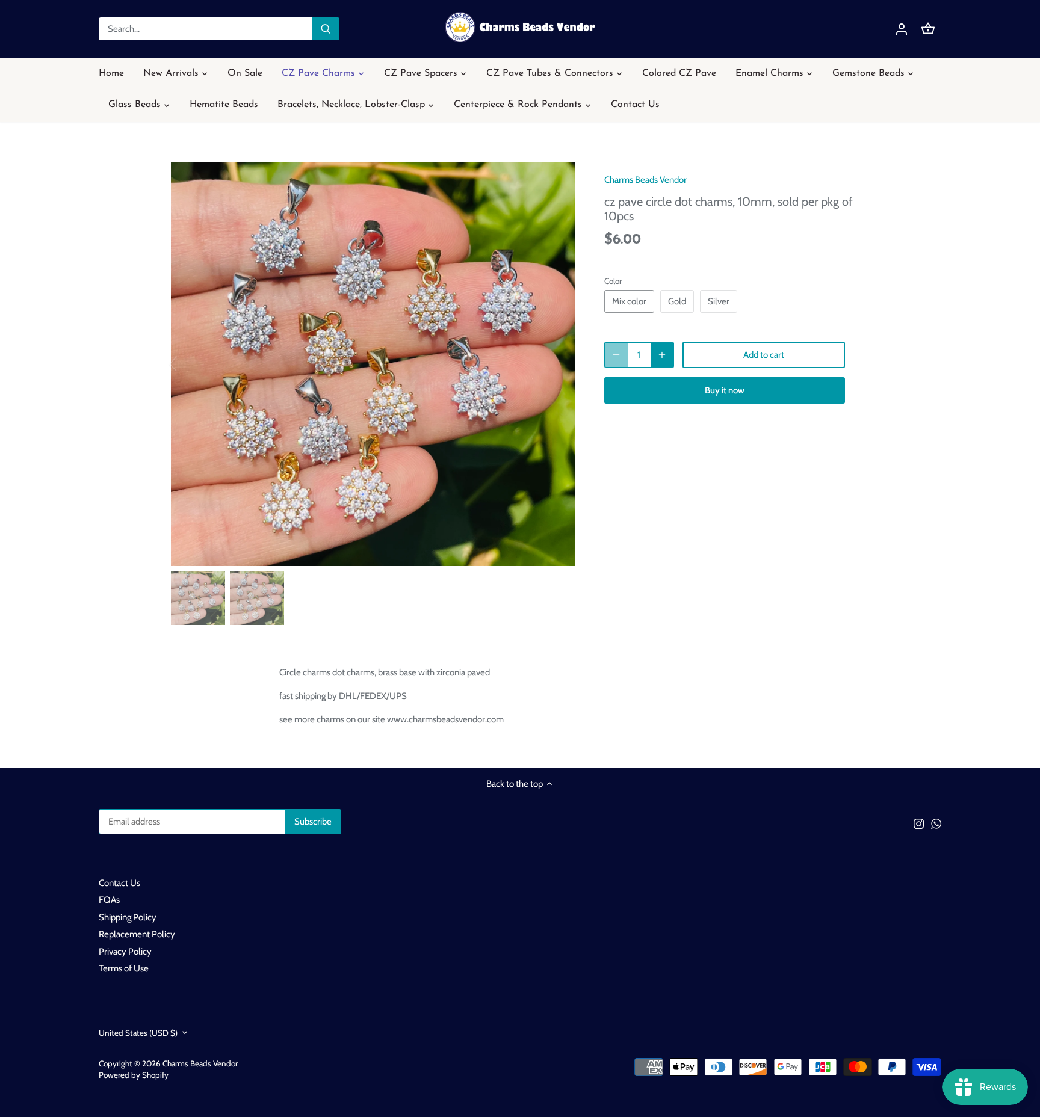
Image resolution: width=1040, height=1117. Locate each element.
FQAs (109, 899)
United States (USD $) (138, 1033)
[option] (373, 364)
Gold (677, 301)
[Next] (557, 364)
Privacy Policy (125, 951)
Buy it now (724, 390)
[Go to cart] (928, 29)
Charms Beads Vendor (645, 179)
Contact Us (119, 883)
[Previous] (189, 364)
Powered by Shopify (134, 1075)
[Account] (901, 29)
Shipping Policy (127, 917)
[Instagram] (919, 823)
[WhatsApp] (936, 823)
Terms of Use (124, 968)
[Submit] (325, 28)
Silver (718, 301)
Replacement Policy (137, 934)
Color (613, 281)
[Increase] (662, 355)
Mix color (629, 301)
